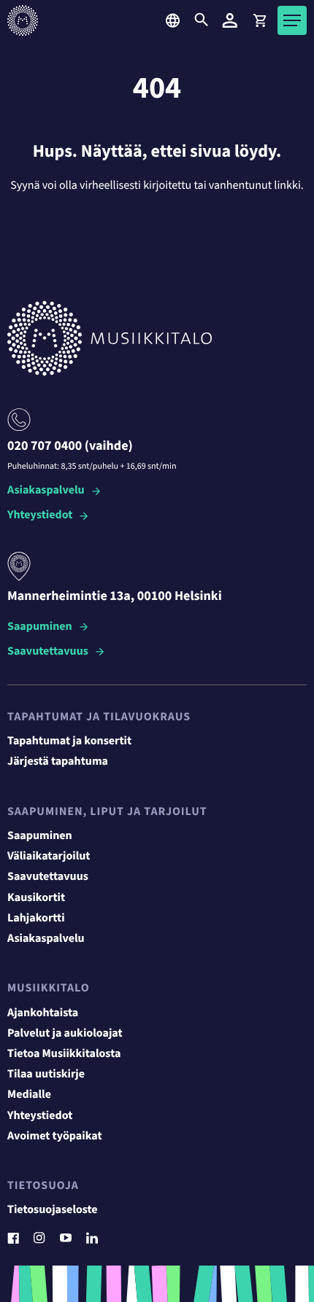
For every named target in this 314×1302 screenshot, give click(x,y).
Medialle (29, 1095)
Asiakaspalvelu (46, 491)
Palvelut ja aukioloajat (65, 1034)
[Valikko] (292, 20)
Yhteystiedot (39, 516)
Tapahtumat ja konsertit (69, 741)
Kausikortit (36, 898)
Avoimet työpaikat (54, 1136)
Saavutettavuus (47, 652)
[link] (259, 20)
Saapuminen (39, 627)
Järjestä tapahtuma (57, 762)
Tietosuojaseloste (52, 1210)
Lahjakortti (36, 919)
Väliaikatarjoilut (49, 857)
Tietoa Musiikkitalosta (63, 1054)
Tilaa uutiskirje (46, 1075)
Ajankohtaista (42, 1013)
